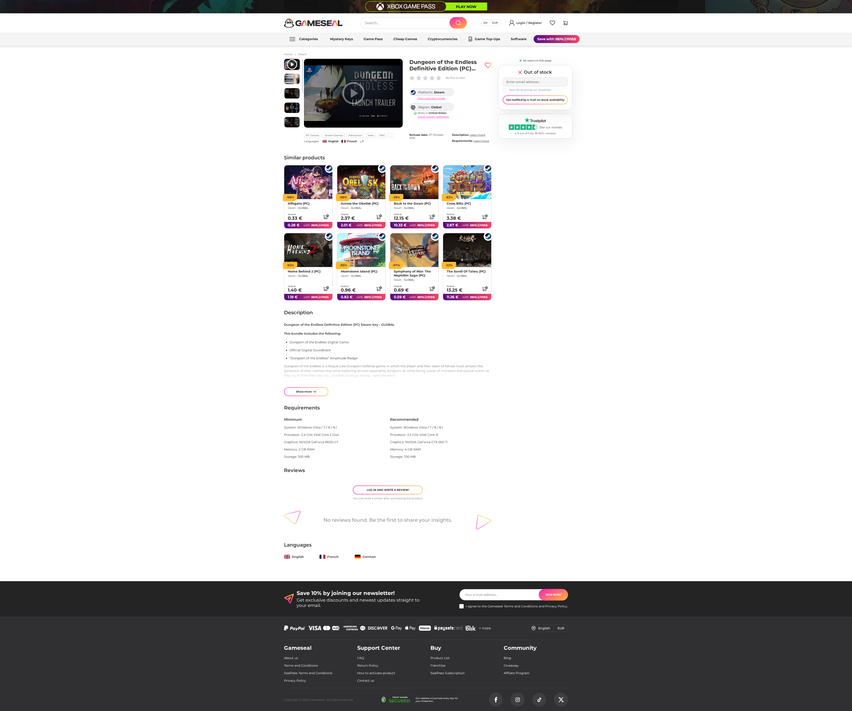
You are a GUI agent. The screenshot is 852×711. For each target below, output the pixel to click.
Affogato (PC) (299, 203)
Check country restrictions (433, 116)
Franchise (437, 666)
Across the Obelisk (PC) (360, 203)
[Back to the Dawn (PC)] (414, 182)
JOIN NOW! (553, 594)
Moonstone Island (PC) (359, 272)
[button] (565, 23)
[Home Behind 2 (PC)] (308, 250)
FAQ (360, 658)
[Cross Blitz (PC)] (467, 182)
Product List (440, 658)
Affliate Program (517, 673)
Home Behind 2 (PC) (304, 272)
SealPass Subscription (447, 673)
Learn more (477, 134)
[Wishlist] (552, 23)
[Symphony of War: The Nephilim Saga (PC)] (414, 250)
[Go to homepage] (313, 23)
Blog (507, 658)
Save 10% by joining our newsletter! (530, 89)
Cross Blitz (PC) (459, 203)
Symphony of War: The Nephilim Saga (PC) (412, 274)
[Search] (458, 23)
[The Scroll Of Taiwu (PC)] (467, 250)
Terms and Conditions (521, 606)
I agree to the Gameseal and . (517, 606)
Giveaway (511, 666)
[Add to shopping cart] (326, 216)
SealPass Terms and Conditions (308, 673)
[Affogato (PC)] (308, 182)
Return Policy (367, 666)
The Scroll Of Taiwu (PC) (466, 272)
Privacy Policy (556, 606)
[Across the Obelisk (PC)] (361, 182)
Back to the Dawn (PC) (412, 203)
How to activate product (376, 673)
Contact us (365, 681)
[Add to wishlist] (488, 65)
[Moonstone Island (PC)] (361, 250)
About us (291, 658)
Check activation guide (431, 98)
